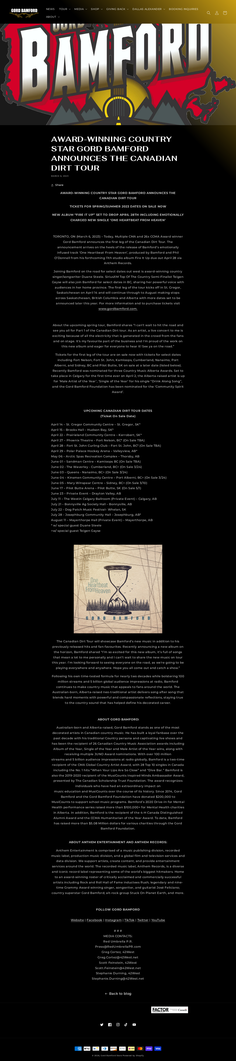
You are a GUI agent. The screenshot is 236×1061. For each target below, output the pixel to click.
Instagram (113, 920)
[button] (64, 9)
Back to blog (120, 994)
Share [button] (59, 185)
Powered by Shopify (133, 1055)
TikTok (129, 920)
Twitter (143, 920)
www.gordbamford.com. (118, 308)
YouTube (158, 920)
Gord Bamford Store (111, 1055)
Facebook (94, 920)
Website (77, 920)
